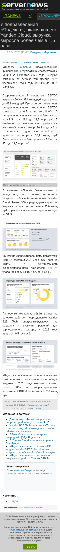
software (6, 62)
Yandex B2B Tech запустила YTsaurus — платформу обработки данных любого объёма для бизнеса (31, 428)
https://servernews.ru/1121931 (31, 507)
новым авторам (34, 408)
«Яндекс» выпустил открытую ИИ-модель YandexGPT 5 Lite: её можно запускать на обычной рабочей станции (30, 449)
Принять (30, 547)
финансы (28, 62)
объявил (25, 67)
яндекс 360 (45, 62)
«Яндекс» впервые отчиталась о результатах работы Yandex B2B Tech (29, 457)
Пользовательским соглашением (26, 529)
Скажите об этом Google (19, 470)
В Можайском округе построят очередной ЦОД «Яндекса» (26, 436)
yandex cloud (16, 62)
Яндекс (14, 501)
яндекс (36, 62)
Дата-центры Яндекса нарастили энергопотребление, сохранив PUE (28, 421)
